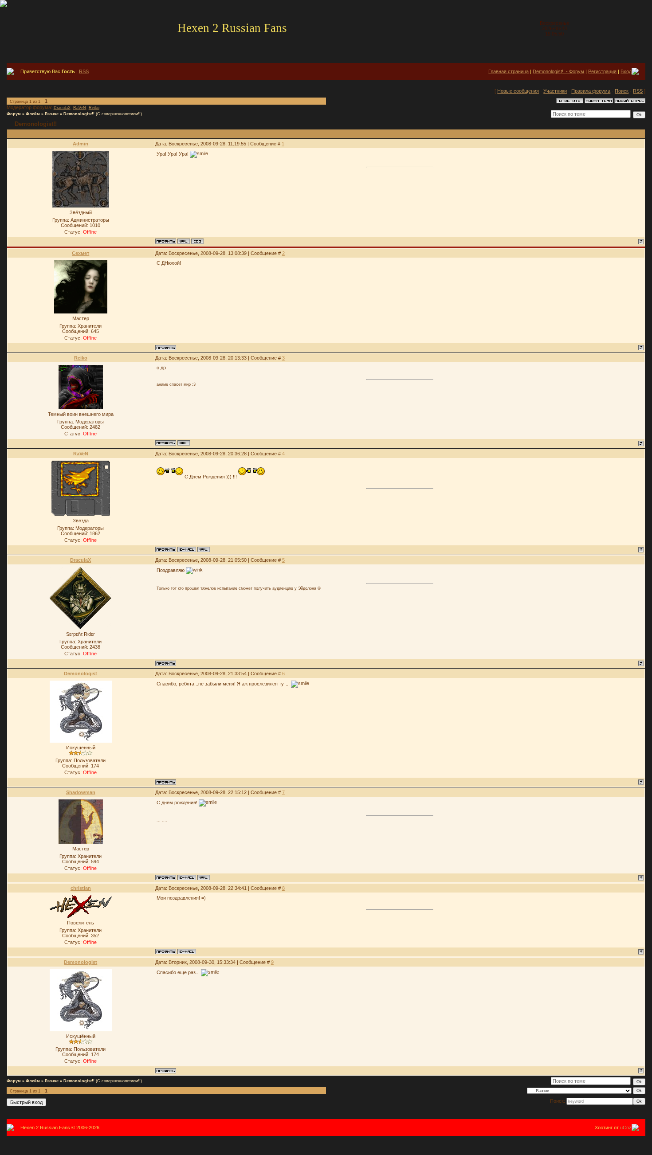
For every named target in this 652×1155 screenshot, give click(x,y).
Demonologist (80, 673)
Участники (555, 91)
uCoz (626, 1127)
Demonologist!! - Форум (558, 71)
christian (81, 888)
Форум (14, 114)
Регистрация (602, 71)
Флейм (33, 114)
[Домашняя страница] (183, 241)
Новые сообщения (518, 91)
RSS (84, 71)
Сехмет (80, 253)
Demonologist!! (78, 114)
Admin (80, 143)
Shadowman (80, 792)
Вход (626, 71)
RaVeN (79, 108)
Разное (52, 114)
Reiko (94, 108)
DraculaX (62, 108)
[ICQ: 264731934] (197, 241)
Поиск (621, 91)
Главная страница (508, 71)
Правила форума (590, 91)
